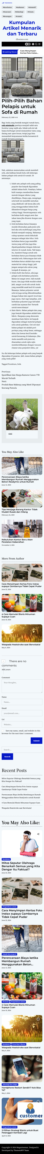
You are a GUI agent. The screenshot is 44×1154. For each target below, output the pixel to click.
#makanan (20, 7)
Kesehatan (6, 859)
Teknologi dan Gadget (10, 1084)
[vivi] (22, 414)
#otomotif (32, 7)
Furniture (12, 364)
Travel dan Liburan (18, 1044)
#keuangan (7, 16)
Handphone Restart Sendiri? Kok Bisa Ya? (21, 1089)
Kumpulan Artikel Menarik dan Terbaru (22, 28)
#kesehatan (7, 7)
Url (3, 719)
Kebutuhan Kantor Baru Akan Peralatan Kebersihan (17, 540)
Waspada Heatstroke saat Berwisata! (21, 644)
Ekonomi (6, 1002)
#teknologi (19, 12)
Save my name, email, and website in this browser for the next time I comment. (21, 732)
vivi (16, 117)
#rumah (19, 16)
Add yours (6, 669)
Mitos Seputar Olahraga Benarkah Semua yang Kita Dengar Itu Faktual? (21, 866)
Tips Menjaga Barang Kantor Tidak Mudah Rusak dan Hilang (19, 510)
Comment (6, 677)
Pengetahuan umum (9, 907)
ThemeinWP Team (21, 1150)
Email (4, 708)
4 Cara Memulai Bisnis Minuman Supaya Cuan (18, 615)
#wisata (31, 12)
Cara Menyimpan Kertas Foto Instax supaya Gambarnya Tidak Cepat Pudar (22, 585)
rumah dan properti (9, 954)
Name (4, 697)
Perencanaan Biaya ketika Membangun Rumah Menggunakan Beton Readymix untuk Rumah (20, 479)
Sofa (19, 364)
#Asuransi (7, 12)
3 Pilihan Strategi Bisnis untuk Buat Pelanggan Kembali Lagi (20, 1131)
